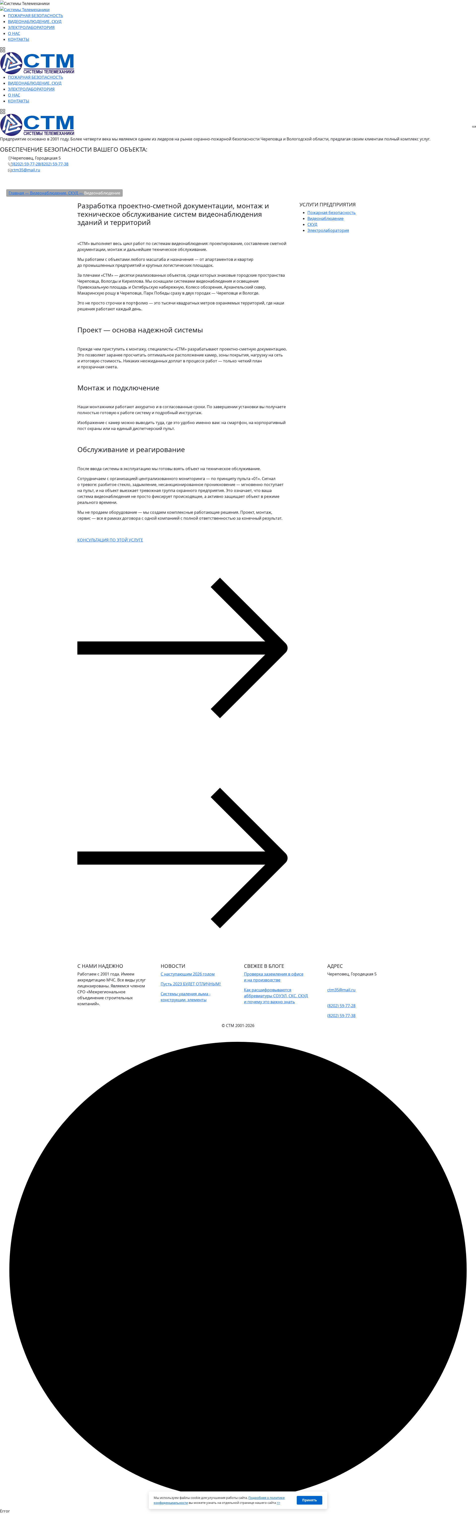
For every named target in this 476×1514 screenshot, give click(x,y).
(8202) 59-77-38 (54, 164)
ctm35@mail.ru (26, 170)
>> (278, 1502)
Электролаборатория (328, 230)
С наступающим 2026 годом (188, 974)
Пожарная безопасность (331, 212)
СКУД (312, 224)
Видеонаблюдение (325, 218)
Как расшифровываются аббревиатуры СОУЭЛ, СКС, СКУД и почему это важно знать (276, 995)
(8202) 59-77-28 (26, 164)
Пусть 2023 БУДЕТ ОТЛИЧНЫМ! (191, 984)
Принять (309, 1500)
